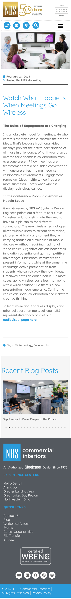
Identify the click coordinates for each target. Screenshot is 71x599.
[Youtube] (19, 575)
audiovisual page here (20, 320)
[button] (35, 25)
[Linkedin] (27, 575)
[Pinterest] (43, 575)
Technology (25, 345)
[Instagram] (52, 575)
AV (16, 345)
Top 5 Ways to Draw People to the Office (29, 419)
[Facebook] (35, 575)
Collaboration (42, 345)
